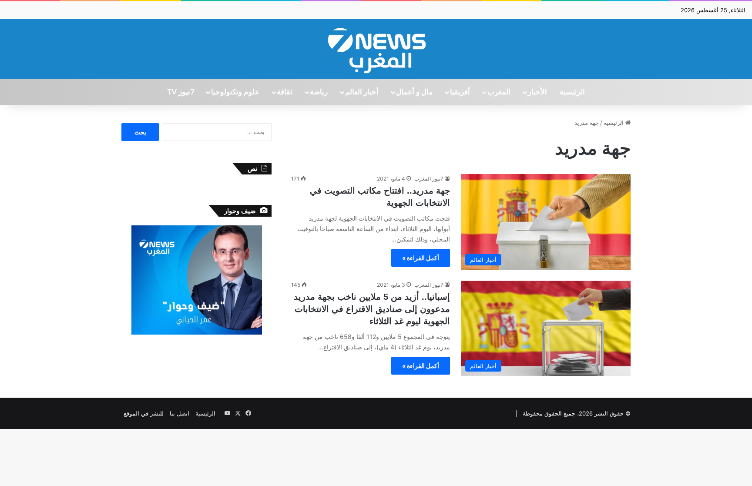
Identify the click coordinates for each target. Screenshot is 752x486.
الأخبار (537, 92)
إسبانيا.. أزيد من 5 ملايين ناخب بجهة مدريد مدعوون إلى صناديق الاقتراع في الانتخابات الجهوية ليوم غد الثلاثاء (372, 309)
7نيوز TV (180, 92)
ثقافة (284, 92)
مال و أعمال (414, 92)
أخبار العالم (362, 92)
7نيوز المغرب (428, 178)
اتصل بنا (179, 413)
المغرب (498, 92)
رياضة (319, 92)
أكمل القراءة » (420, 257)
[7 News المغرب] (376, 49)
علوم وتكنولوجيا (235, 92)
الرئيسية (572, 92)
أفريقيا (460, 92)
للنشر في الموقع (144, 413)
